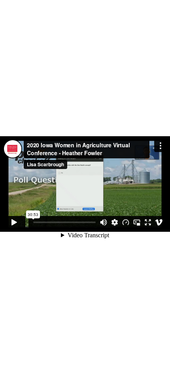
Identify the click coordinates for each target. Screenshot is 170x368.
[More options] (160, 145)
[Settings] (114, 222)
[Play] (14, 222)
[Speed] (125, 222)
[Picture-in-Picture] (137, 222)
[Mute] (103, 222)
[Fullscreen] (148, 222)
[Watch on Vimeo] (159, 222)
